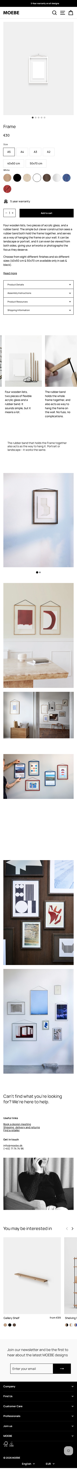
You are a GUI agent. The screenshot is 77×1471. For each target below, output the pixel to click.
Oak (7, 178)
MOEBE (7, 1436)
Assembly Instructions (19, 292)
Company (9, 1386)
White (37, 178)
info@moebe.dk (13, 1145)
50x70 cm (36, 163)
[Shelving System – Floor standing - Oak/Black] (66, 1324)
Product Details (16, 284)
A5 (9, 152)
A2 (48, 152)
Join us (7, 1426)
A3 (35, 152)
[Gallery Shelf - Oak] (5, 1324)
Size (5, 144)
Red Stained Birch (7, 189)
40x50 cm (13, 163)
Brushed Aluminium (57, 178)
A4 (22, 152)
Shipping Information (19, 310)
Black (17, 178)
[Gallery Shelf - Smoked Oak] (14, 1324)
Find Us (7, 1396)
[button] (72, 1229)
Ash (27, 178)
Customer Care (13, 1406)
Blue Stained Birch (66, 178)
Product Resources (18, 301)
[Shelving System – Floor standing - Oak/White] (71, 1324)
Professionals (11, 1416)
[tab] (37, 572)
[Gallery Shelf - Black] (9, 1324)
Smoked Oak (47, 178)
